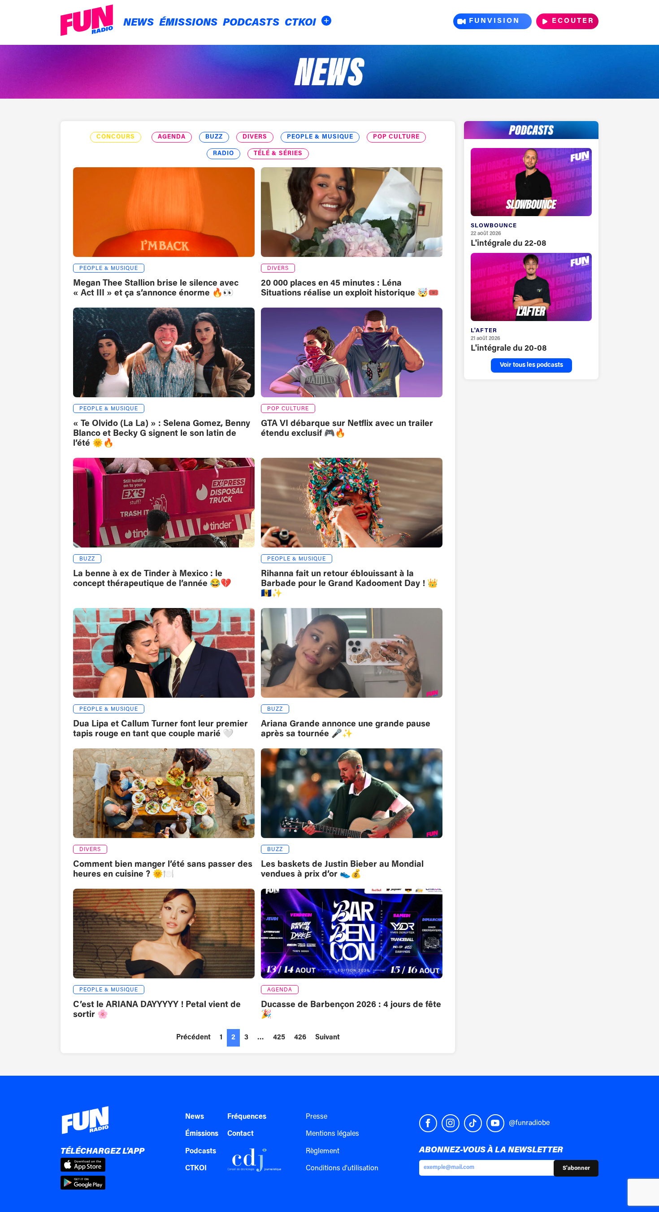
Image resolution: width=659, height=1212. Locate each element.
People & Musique (320, 137)
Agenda (172, 137)
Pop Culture (396, 137)
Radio (223, 154)
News (138, 23)
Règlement (322, 1151)
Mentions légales (332, 1134)
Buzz (214, 137)
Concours (115, 137)
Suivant (327, 1037)
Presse (316, 1117)
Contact (240, 1134)
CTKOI (300, 23)
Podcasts (251, 23)
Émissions (188, 23)
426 (300, 1037)
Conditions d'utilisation (342, 1168)
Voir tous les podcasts (531, 365)
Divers (255, 137)
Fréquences (246, 1117)
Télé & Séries (278, 154)
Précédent (193, 1037)
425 (279, 1037)
